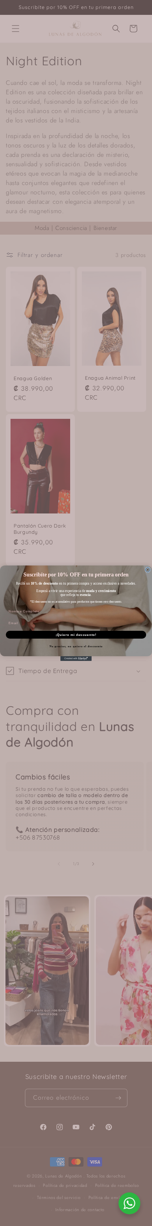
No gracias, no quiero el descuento (76, 646)
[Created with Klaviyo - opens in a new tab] (76, 658)
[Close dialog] (147, 569)
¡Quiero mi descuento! (76, 634)
